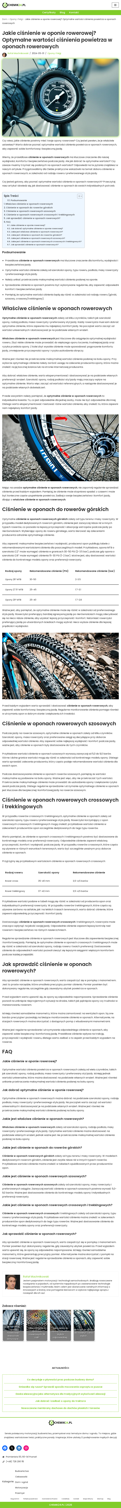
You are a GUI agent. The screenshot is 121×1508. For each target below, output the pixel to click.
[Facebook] (5, 1448)
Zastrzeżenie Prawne (49, 1499)
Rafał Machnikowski (18, 53)
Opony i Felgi (16, 19)
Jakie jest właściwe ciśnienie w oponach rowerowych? (37, 231)
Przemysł (19, 1493)
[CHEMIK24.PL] (14, 5)
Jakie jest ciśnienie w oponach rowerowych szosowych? (38, 238)
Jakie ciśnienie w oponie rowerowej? (27, 225)
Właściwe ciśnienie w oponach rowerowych (29, 203)
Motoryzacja (21, 1487)
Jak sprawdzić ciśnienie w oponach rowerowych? (33, 218)
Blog (62, 12)
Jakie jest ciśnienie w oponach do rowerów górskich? (36, 235)
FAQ (8, 221)
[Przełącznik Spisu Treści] (78, 196)
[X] (12, 1448)
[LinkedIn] (19, 1448)
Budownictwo (22, 1471)
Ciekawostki (21, 1476)
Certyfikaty (49, 12)
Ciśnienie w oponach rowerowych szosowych (31, 211)
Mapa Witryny (88, 1499)
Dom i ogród (21, 1482)
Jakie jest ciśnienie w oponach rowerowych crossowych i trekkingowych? (46, 241)
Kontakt (74, 12)
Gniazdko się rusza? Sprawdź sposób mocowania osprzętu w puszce (60, 1387)
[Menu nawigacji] (115, 5)
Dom (4, 19)
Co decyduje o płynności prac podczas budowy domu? (60, 1379)
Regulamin (15, 1499)
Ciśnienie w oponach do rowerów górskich (29, 207)
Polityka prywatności (30, 1499)
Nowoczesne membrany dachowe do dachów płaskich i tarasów (60, 1408)
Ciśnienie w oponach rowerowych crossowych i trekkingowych (40, 214)
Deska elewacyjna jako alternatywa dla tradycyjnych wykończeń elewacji (60, 1394)
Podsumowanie (19, 200)
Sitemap (100, 1499)
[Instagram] (26, 1448)
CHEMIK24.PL (56, 1505)
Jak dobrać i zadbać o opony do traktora (60, 1401)
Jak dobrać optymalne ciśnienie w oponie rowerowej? (37, 228)
